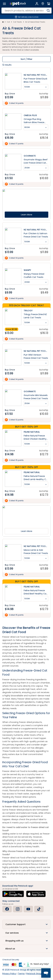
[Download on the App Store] (36, 894)
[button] (26, 924)
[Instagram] (17, 909)
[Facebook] (7, 909)
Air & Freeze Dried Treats (35, 22)
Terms (21, 973)
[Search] (48, 10)
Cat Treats (17, 22)
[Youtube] (28, 909)
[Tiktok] (39, 909)
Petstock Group (34, 973)
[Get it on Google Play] (13, 894)
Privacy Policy (9, 973)
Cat (8, 22)
